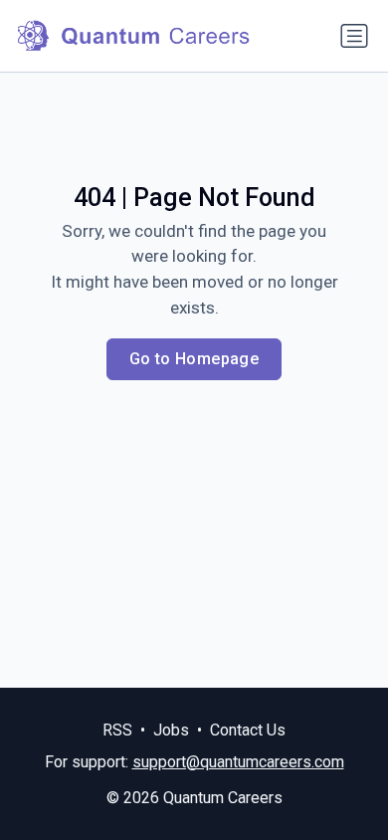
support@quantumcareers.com (238, 761)
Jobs (171, 730)
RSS (117, 730)
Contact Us (248, 730)
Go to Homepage (194, 358)
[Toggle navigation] (354, 36)
